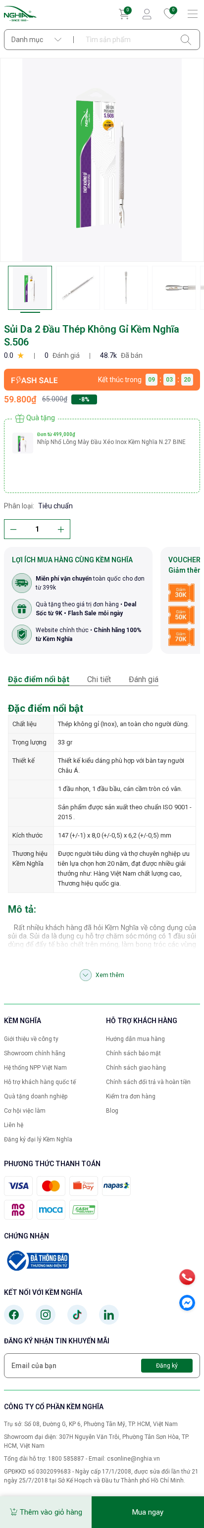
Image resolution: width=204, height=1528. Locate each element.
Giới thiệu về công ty (31, 1038)
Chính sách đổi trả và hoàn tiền (148, 1082)
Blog (112, 1110)
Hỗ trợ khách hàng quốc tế (40, 1082)
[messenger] (187, 1303)
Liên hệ (13, 1125)
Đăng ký (167, 1365)
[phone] (187, 1277)
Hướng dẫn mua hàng (135, 1038)
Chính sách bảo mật (133, 1053)
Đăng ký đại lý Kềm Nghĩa (38, 1139)
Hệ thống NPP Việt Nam (35, 1067)
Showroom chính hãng (34, 1053)
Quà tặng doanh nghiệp (35, 1096)
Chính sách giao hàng (136, 1067)
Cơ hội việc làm (25, 1110)
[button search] (186, 39)
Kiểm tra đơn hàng (130, 1096)
